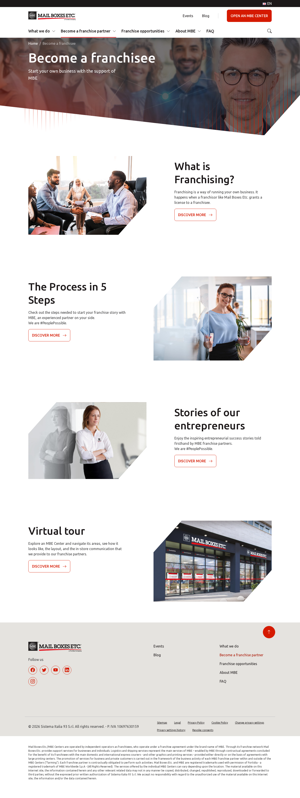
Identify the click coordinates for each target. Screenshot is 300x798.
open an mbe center (249, 16)
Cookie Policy (219, 722)
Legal (177, 722)
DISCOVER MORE (192, 215)
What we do (39, 31)
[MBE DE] (53, 15)
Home (33, 43)
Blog (205, 16)
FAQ (210, 31)
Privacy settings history (171, 730)
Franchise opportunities (142, 31)
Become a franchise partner (85, 31)
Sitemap (162, 722)
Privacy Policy (196, 722)
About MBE (185, 31)
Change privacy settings (249, 722)
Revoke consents (202, 730)
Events (188, 16)
